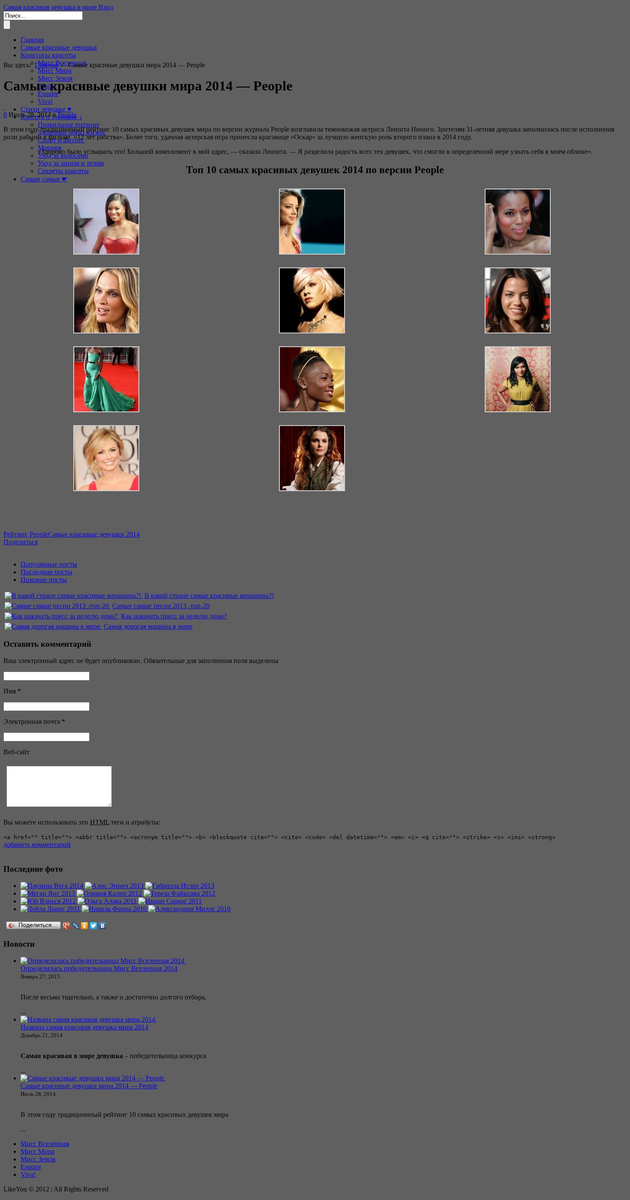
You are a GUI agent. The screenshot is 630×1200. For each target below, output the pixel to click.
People (67, 114)
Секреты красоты (63, 170)
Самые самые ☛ (44, 179)
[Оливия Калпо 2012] (110, 893)
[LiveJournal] (75, 925)
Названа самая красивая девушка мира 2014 (84, 1027)
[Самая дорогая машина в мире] (53, 626)
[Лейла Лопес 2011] (51, 908)
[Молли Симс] (106, 331)
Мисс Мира (55, 70)
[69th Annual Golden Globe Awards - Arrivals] (106, 488)
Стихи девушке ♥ (46, 109)
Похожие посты (44, 579)
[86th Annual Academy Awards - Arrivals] (312, 410)
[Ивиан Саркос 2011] (170, 901)
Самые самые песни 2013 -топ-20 (161, 605)
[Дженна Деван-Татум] (518, 331)
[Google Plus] (66, 925)
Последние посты (46, 572)
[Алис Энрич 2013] (115, 885)
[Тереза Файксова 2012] (179, 893)
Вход (106, 7)
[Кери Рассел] (312, 488)
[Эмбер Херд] (312, 252)
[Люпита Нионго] (106, 410)
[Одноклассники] (84, 925)
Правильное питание (68, 124)
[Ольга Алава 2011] (108, 901)
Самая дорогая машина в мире (148, 626)
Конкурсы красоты (48, 55)
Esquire (31, 1166)
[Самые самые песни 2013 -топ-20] (58, 605)
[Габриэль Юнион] (106, 252)
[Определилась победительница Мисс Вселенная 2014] (103, 960)
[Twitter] (93, 925)
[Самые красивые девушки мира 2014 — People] (4, 107)
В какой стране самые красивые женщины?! (209, 595)
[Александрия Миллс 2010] (189, 908)
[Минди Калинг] (518, 410)
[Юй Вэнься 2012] (49, 901)
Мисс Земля (38, 1159)
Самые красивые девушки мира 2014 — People (89, 1085)
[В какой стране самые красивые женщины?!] (74, 595)
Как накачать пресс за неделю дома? (174, 616)
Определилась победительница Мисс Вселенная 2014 (99, 968)
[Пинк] (312, 331)
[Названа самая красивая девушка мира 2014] (89, 1019)
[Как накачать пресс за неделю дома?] (62, 616)
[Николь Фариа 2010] (115, 908)
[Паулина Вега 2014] (53, 885)
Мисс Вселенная (45, 1143)
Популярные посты (49, 564)
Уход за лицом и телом (71, 163)
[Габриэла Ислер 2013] (179, 885)
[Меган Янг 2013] (49, 893)
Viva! (45, 101)
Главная (32, 39)
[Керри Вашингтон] (518, 252)
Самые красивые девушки (59, 47)
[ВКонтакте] (102, 925)
